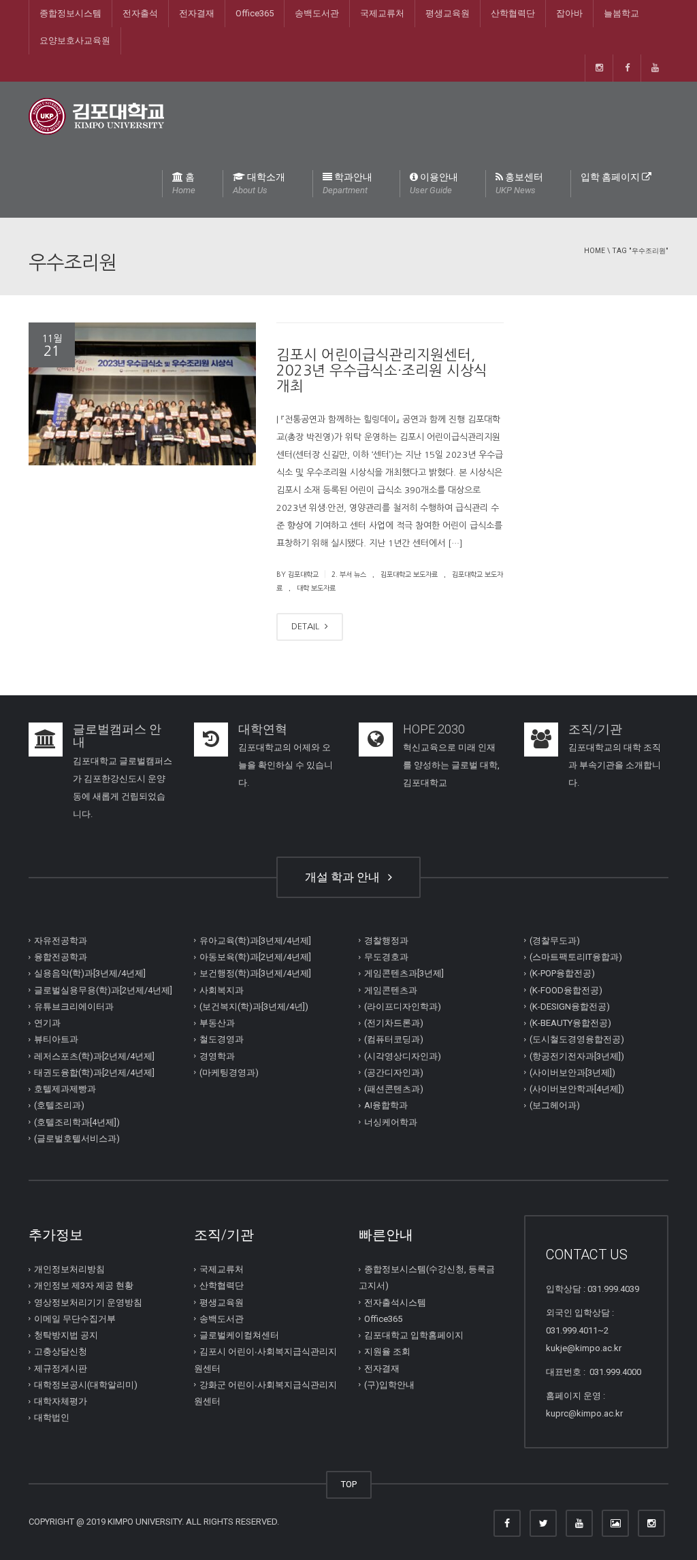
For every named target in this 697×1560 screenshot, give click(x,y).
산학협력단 (513, 13)
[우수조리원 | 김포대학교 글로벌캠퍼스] (96, 115)
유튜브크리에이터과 (74, 1006)
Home (594, 250)
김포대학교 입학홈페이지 (414, 1335)
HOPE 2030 (434, 729)
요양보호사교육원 (74, 40)
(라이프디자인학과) (402, 1006)
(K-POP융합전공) (562, 973)
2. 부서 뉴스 (348, 574)
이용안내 (434, 183)
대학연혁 (262, 729)
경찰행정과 (386, 940)
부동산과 (217, 1023)
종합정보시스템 (70, 13)
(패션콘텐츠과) (393, 1089)
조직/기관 (595, 729)
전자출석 (140, 13)
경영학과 (217, 1055)
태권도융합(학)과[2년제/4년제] (94, 1072)
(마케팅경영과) (229, 1072)
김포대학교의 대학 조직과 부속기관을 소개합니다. (614, 765)
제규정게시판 (60, 1368)
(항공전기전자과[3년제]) (577, 1055)
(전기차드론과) (393, 1023)
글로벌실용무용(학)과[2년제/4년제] (103, 989)
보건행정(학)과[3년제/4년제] (255, 973)
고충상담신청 (60, 1351)
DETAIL (306, 626)
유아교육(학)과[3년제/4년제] (255, 940)
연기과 (47, 1023)
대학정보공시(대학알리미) (85, 1385)
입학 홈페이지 (611, 176)
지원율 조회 (387, 1351)
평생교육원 (447, 13)
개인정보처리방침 (69, 1269)
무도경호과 (386, 957)
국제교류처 (382, 13)
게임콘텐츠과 (390, 989)
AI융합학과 (386, 1105)
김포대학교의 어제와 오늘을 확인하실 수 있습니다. (285, 765)
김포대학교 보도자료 (409, 574)
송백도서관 (317, 13)
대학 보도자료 (316, 587)
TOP (349, 1484)
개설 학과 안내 (345, 877)
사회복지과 (221, 989)
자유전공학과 (60, 940)
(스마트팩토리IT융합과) (576, 957)
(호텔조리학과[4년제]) (77, 1121)
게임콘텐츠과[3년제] (404, 973)
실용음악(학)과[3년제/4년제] (90, 973)
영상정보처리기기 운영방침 (88, 1302)
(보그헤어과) (555, 1105)
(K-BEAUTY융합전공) (570, 1023)
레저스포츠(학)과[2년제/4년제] (94, 1055)
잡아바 (569, 13)
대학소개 (259, 183)
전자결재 (196, 13)
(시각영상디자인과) (402, 1055)
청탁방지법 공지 (66, 1335)
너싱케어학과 (390, 1121)
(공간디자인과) (393, 1072)
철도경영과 (221, 1039)
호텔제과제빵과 (65, 1089)
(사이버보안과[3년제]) (572, 1072)
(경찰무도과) (555, 940)
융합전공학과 (60, 957)
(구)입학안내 (389, 1385)
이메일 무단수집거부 (75, 1319)
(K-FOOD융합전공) (566, 989)
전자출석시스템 (395, 1302)
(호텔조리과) (59, 1105)
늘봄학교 (621, 13)
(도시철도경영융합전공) (577, 1039)
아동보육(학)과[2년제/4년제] (255, 957)
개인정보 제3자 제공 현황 (83, 1285)
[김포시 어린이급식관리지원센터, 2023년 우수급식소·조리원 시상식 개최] (142, 394)
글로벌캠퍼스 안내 (117, 736)
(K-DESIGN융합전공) (570, 1006)
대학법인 (51, 1417)
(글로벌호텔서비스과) (77, 1138)
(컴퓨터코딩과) (393, 1039)
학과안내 (347, 183)
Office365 (255, 13)
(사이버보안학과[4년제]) (577, 1089)
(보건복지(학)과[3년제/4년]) (253, 1006)
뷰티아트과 (56, 1039)
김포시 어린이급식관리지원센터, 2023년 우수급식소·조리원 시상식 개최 (381, 370)
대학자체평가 (60, 1401)
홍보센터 (519, 183)
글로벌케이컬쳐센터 (239, 1335)
